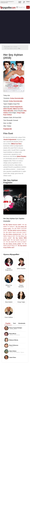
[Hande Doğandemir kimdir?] (9, 262)
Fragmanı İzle (7, 129)
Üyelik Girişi (19, 2)
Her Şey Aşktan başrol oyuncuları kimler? (14, 232)
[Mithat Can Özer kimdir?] (9, 279)
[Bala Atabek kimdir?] (9, 296)
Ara (28, 7)
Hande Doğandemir (8, 269)
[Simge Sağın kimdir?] (21, 296)
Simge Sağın (21, 302)
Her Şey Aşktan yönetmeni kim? (12, 234)
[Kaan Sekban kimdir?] (9, 311)
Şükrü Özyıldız (21, 268)
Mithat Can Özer (9, 286)
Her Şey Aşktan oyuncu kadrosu (17, 230)
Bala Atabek (8, 302)
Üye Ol (24, 2)
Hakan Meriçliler (21, 286)
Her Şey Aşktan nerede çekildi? (12, 243)
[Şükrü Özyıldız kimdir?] (21, 262)
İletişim (28, 1)
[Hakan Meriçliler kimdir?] (21, 279)
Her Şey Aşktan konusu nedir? (12, 224)
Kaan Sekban (9, 317)
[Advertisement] (15, 27)
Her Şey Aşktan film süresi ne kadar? (16, 241)
